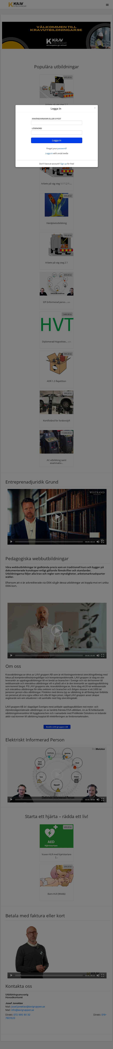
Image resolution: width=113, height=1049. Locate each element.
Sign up (63, 163)
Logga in (49, 153)
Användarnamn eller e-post (46, 118)
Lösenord (37, 128)
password (61, 148)
